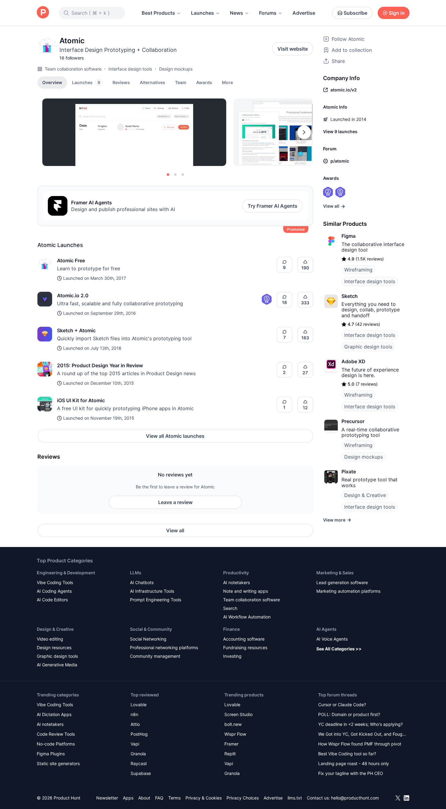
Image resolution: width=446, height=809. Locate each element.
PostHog (139, 734)
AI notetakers (236, 582)
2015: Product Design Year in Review (100, 365)
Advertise (303, 13)
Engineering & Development (66, 572)
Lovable (139, 704)
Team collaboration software (73, 68)
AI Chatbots (142, 582)
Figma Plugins (51, 753)
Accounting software (244, 638)
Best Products (158, 13)
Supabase (141, 773)
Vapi (135, 743)
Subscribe (355, 13)
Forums (267, 13)
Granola (138, 753)
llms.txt (295, 797)
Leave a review (175, 502)
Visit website (292, 49)
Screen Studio (238, 714)
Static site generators (58, 763)
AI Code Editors (52, 599)
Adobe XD (353, 361)
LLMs (135, 572)
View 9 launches (340, 131)
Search (230, 608)
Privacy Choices (243, 797)
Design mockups (176, 68)
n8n (134, 714)
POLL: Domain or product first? (349, 714)
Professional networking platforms (164, 647)
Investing (232, 656)
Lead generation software (342, 582)
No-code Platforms (56, 743)
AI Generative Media (57, 664)
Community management (155, 656)
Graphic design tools (368, 347)
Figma (348, 236)
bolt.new (233, 724)
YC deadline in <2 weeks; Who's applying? (360, 724)
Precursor (352, 421)
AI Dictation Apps (54, 714)
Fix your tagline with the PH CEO (350, 773)
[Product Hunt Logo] (43, 12)
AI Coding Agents (54, 591)
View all (175, 530)
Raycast (139, 763)
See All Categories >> (339, 648)
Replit (230, 753)
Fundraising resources (245, 647)
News (236, 13)
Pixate (348, 471)
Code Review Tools (56, 734)
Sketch (349, 296)
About (144, 797)
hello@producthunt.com (355, 797)
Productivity (236, 572)
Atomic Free (71, 260)
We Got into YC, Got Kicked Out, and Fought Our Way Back (362, 734)
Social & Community (151, 629)
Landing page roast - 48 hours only (353, 763)
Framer (231, 743)
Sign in (397, 13)
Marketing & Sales (335, 572)
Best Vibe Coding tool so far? (347, 753)
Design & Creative (365, 495)
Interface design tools (130, 68)
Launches (202, 13)
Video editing (50, 638)
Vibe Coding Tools (55, 582)
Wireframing (358, 270)
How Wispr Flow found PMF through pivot (359, 743)
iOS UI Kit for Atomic (81, 400)
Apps (128, 797)
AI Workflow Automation (247, 616)
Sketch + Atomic (76, 330)
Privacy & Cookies (203, 797)
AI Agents (326, 629)
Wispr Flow (235, 734)
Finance (231, 629)
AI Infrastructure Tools (152, 591)
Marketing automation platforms (348, 591)
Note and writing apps (245, 591)
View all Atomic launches (175, 436)
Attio (135, 724)
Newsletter (107, 797)
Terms (174, 797)
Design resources (54, 647)
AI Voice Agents (332, 638)
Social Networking (148, 638)
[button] (227, 82)
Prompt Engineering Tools (155, 599)
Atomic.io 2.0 (73, 295)
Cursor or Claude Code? (342, 704)
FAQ (159, 797)
